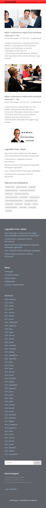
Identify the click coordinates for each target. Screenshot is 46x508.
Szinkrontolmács (10, 278)
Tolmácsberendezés (12, 275)
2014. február (9, 408)
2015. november (10, 349)
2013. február (9, 441)
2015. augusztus (10, 359)
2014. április (9, 401)
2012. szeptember (11, 454)
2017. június (9, 303)
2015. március (10, 372)
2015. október (9, 352)
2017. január (9, 319)
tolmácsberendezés (11, 207)
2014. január (9, 411)
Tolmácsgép (9, 272)
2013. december (10, 415)
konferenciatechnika (11, 197)
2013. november (10, 418)
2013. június (9, 434)
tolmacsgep (14, 38)
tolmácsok (8, 211)
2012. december (10, 448)
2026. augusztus (10, 299)
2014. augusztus (10, 388)
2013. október (9, 421)
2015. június (9, 365)
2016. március (10, 335)
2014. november (10, 378)
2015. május (9, 368)
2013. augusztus (10, 428)
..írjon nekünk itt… (11, 489)
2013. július (9, 431)
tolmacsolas (18, 204)
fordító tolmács (9, 187)
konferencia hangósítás (22, 194)
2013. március (10, 438)
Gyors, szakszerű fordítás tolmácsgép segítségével (22, 171)
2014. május (9, 398)
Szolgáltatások (36, 38)
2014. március (10, 405)
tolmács (35, 204)
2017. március (10, 312)
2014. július (9, 392)
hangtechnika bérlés (11, 190)
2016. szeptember (11, 322)
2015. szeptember (11, 355)
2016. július (9, 329)
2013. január (9, 444)
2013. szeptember (11, 425)
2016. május (9, 332)
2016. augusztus (10, 326)
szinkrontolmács (34, 197)
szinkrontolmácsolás (31, 200)
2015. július (9, 362)
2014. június (9, 395)
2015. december (10, 345)
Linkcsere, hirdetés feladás (14, 285)
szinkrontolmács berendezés (14, 200)
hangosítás (32, 187)
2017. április (9, 309)
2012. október (9, 451)
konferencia (9, 194)
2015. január (9, 375)
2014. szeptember (11, 385)
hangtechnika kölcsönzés (27, 190)
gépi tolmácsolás (22, 187)
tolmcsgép (27, 204)
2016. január (9, 342)
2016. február (9, 339)
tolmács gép (32, 207)
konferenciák (23, 197)
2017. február (9, 316)
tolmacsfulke (9, 204)
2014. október (9, 382)
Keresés (37, 463)
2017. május (9, 306)
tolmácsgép (22, 207)
